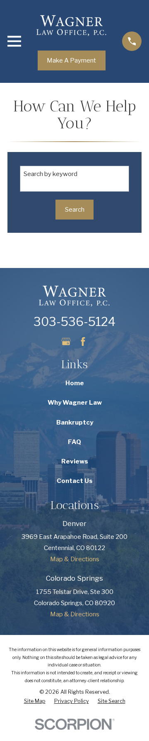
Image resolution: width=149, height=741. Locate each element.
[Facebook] (83, 341)
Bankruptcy (74, 422)
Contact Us (75, 481)
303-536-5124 (74, 321)
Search (74, 209)
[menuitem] (35, 701)
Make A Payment (71, 60)
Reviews (74, 461)
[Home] (71, 25)
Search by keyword (50, 174)
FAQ (74, 442)
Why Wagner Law (75, 402)
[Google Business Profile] (66, 341)
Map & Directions (74, 559)
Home (74, 383)
